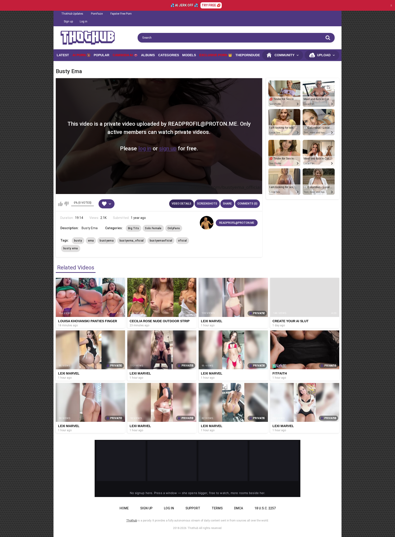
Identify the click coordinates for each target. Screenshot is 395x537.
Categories (168, 55)
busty (78, 240)
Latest (63, 55)
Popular (101, 55)
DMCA (238, 508)
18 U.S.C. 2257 (265, 508)
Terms (217, 508)
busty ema (70, 248)
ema (91, 240)
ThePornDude (247, 55)
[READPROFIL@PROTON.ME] (207, 223)
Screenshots (207, 203)
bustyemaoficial (161, 240)
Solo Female (153, 228)
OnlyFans (174, 228)
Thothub (192, 528)
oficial (182, 240)
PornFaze (97, 13)
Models (189, 55)
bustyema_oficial (132, 240)
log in (144, 148)
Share (227, 203)
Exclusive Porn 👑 (215, 55)
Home (124, 508)
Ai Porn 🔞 (81, 55)
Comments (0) (247, 203)
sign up (167, 148)
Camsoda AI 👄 (125, 55)
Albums (148, 55)
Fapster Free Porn (121, 13)
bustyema (106, 240)
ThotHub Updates (72, 13)
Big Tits (133, 228)
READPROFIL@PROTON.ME (236, 222)
